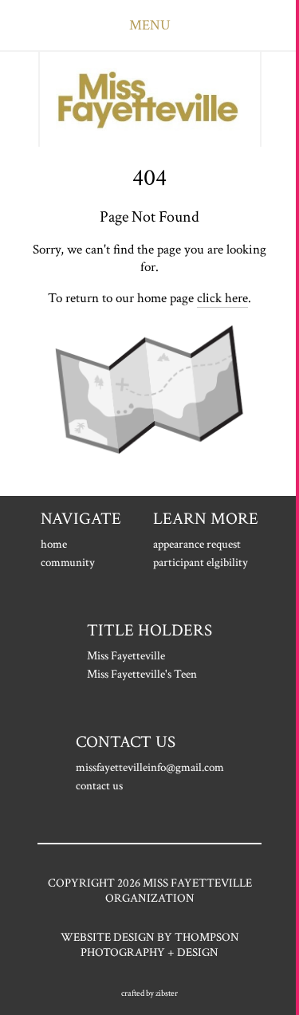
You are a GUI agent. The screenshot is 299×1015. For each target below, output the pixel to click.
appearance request (197, 544)
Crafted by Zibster (149, 993)
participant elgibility (200, 562)
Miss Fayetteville (126, 655)
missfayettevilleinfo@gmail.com (150, 767)
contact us (99, 785)
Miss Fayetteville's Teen (142, 674)
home (54, 544)
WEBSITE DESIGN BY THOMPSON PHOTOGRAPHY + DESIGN (150, 945)
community (68, 562)
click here (222, 298)
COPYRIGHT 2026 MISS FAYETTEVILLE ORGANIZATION (150, 890)
